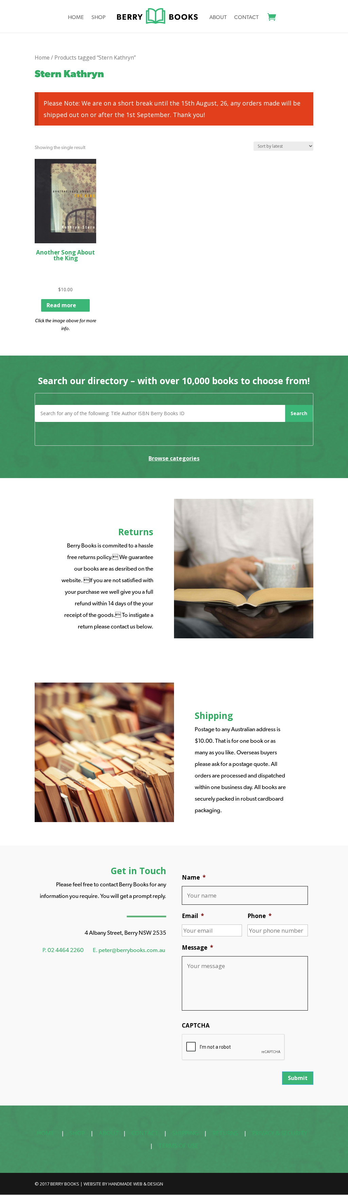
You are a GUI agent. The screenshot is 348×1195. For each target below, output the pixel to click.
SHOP (77, 1133)
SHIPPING (185, 1133)
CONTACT (145, 1133)
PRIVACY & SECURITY (279, 1133)
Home (76, 17)
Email (193, 916)
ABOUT (109, 1133)
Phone (259, 916)
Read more (61, 305)
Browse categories (174, 458)
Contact (246, 17)
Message (197, 947)
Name (194, 877)
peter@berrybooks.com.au (132, 950)
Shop (98, 17)
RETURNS (225, 1133)
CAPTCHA (196, 1025)
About (218, 17)
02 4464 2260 (66, 950)
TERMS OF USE (178, 1145)
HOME (45, 1133)
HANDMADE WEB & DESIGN (135, 1184)
